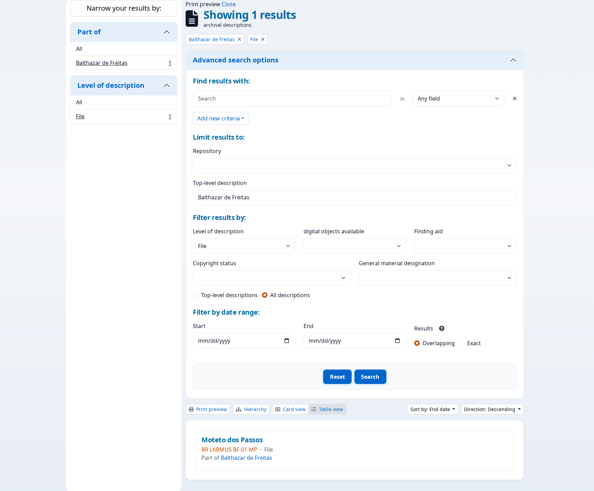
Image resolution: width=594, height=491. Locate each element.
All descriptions (290, 295)
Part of (89, 31)
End (309, 326)
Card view (294, 409)
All (79, 48)
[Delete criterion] (515, 98)
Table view (330, 409)
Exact (474, 343)
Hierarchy (254, 409)
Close (229, 4)
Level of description (110, 85)
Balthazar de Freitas (124, 64)
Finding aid (428, 231)
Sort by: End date (430, 409)
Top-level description (220, 183)
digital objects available (334, 231)
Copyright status (214, 263)
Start (199, 326)
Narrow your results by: (124, 8)
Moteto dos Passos (232, 440)
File (124, 118)
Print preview (211, 409)
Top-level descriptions (229, 295)
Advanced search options (235, 60)
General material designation (397, 263)
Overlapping (438, 343)
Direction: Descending (490, 409)
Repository (207, 151)
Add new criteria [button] (218, 118)
